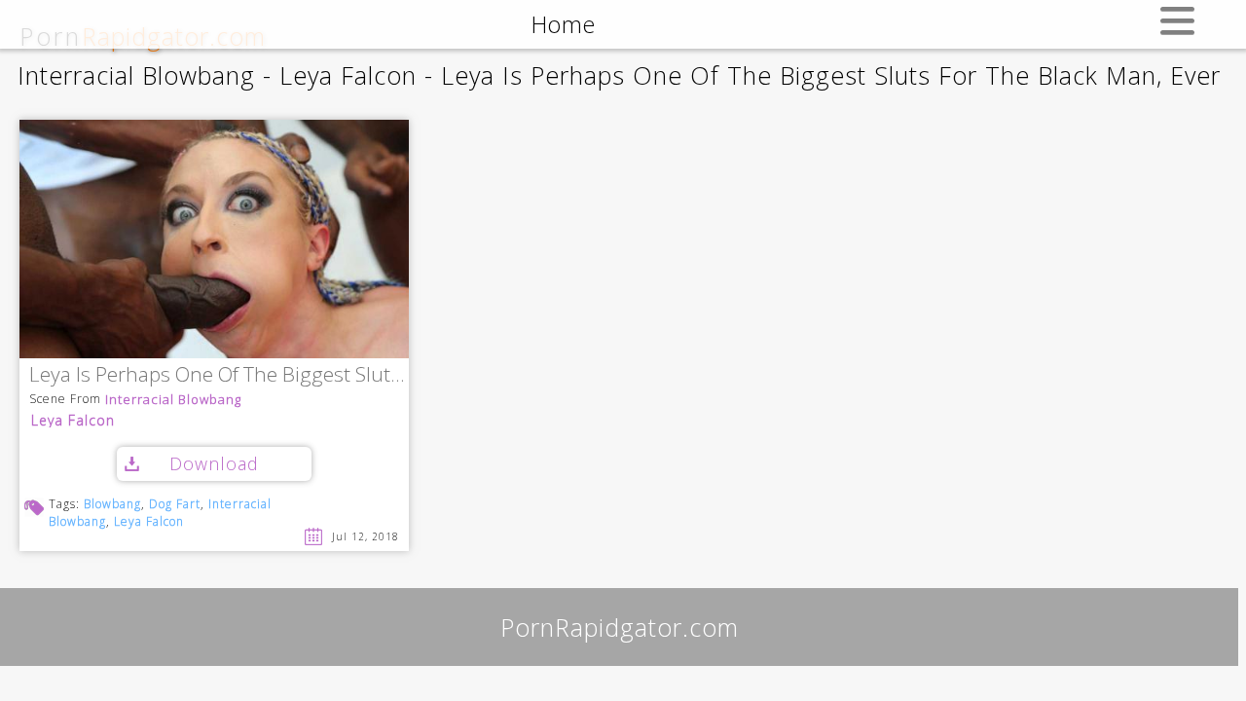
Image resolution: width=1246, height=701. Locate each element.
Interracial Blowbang (173, 399)
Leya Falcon (73, 420)
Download (214, 463)
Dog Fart (175, 504)
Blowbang (112, 504)
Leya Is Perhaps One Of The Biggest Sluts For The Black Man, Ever (219, 375)
